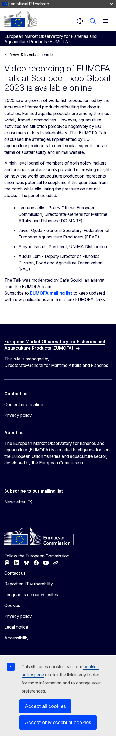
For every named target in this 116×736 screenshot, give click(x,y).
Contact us (15, 573)
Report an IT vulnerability (28, 584)
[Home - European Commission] (20, 19)
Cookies (12, 605)
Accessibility (16, 637)
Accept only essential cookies (58, 722)
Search (93, 21)
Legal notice (16, 627)
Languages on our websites (31, 594)
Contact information (23, 404)
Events (47, 54)
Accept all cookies (45, 706)
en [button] (80, 21)
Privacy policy (18, 415)
